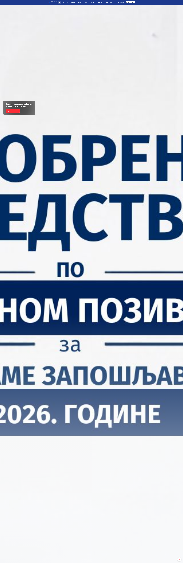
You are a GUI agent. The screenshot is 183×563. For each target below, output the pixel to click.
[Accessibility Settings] (179, 559)
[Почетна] (59, 2)
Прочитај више (12, 112)
